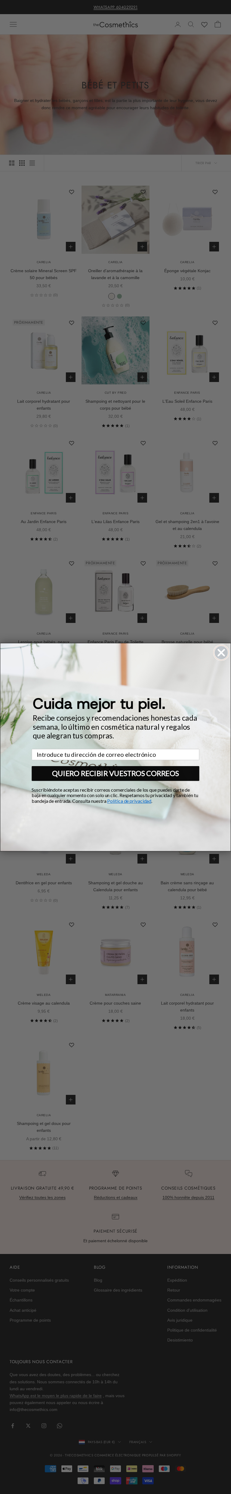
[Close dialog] (221, 652)
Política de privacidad (129, 801)
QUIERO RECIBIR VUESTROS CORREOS (115, 773)
